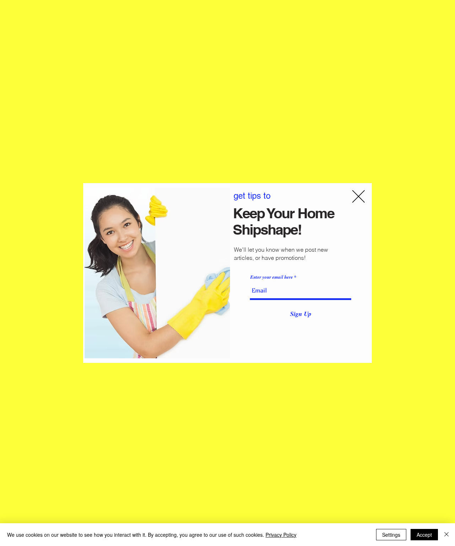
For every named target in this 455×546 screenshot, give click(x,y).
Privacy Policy (281, 534)
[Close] (446, 534)
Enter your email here (271, 277)
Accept (424, 534)
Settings (391, 534)
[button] (358, 196)
